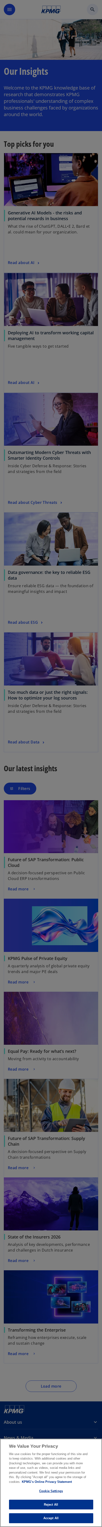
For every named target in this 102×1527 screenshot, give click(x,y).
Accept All (51, 1518)
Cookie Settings (51, 1491)
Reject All (51, 1504)
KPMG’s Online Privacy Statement (47, 1482)
